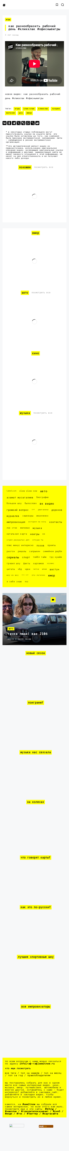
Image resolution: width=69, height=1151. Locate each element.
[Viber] (23, 123)
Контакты (55, 522)
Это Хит (25, 575)
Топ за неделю (30, 1073)
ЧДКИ (27, 569)
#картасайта (50, 1114)
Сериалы (13, 557)
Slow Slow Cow (28, 491)
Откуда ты (37, 540)
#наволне (11, 1111)
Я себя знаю (14, 582)
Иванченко (42, 516)
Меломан (25, 528)
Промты (51, 545)
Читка (36, 569)
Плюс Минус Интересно (20, 545)
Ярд (26, 581)
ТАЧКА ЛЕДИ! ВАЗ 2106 (28, 634)
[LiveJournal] (33, 123)
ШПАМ (44, 569)
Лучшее (56, 109)
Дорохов (56, 510)
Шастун (54, 569)
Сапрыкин (34, 551)
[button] (56, 4)
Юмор (29, 113)
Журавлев (13, 516)
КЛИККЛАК (43, 109)
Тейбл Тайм (39, 557)
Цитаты (11, 569)
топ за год (15, 1075)
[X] (19, 123)
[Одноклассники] (9, 123)
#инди (8, 1114)
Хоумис (50, 563)
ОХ (43, 534)
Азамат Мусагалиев (20, 497)
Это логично (38, 575)
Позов (40, 545)
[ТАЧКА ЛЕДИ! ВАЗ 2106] (34, 619)
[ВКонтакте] (5, 123)
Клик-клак (29, 109)
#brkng (49, 1109)
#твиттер (32, 1114)
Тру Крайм (55, 557)
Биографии (42, 497)
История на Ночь (37, 522)
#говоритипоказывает (34, 1111)
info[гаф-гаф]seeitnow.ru (37, 1064)
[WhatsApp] (28, 123)
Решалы (22, 551)
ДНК (33, 509)
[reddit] (37, 123)
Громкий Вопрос (18, 510)
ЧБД (20, 569)
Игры (8, 19)
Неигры (34, 534)
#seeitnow (28, 1104)
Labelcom (11, 491)
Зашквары (27, 516)
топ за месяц (52, 1073)
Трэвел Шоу (13, 563)
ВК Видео (47, 503)
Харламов (38, 563)
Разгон (11, 551)
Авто (43, 491)
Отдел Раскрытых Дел (18, 540)
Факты (26, 563)
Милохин (10, 113)
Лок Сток (12, 528)
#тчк (19, 1114)
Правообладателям (38, 1075)
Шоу (21, 113)
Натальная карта (17, 534)
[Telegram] (14, 123)
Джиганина (43, 510)
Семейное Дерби (52, 551)
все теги (10, 1073)
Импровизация (16, 522)
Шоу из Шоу (13, 575)
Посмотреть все (43, 167)
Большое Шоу (14, 503)
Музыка (37, 528)
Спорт (26, 557)
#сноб (56, 1111)
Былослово (31, 503)
